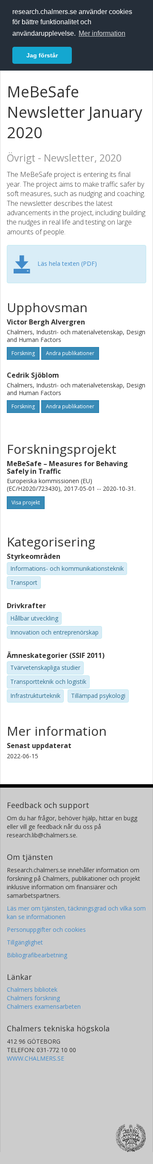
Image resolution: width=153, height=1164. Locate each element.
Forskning (23, 353)
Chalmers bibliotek (32, 989)
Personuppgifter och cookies (46, 929)
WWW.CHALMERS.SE (35, 1058)
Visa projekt (25, 502)
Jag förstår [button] (42, 55)
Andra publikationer (70, 353)
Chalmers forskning (33, 998)
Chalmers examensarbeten (44, 1006)
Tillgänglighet (25, 942)
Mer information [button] (102, 33)
